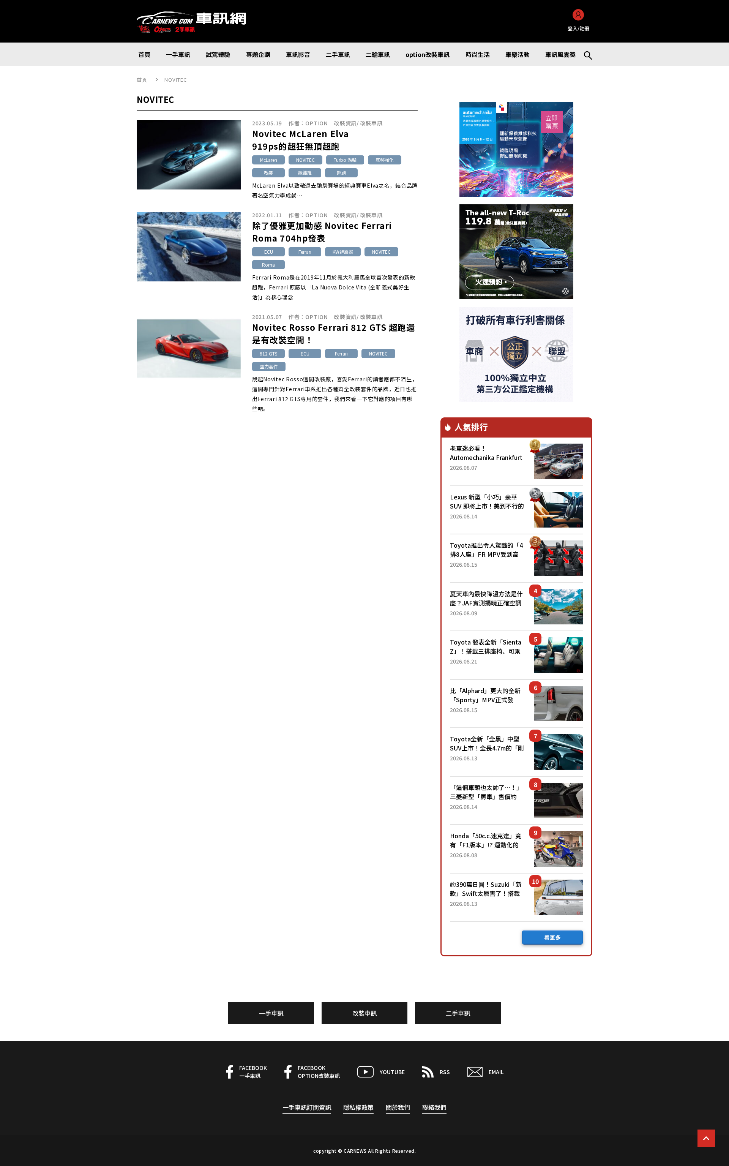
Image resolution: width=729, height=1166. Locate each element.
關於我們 (398, 1107)
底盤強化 (385, 159)
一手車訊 (271, 1012)
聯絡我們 (434, 1107)
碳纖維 (305, 172)
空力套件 (269, 366)
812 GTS (268, 353)
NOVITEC (305, 159)
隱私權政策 (358, 1107)
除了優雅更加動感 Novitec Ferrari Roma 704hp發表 (322, 231)
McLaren (268, 159)
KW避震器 (343, 251)
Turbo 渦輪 (345, 159)
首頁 (142, 79)
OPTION (316, 123)
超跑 (341, 172)
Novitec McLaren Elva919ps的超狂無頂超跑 (300, 139)
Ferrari (304, 251)
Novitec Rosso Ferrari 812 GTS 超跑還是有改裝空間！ (333, 333)
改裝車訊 (371, 123)
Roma (268, 264)
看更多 (552, 937)
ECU (268, 251)
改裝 (268, 172)
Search (584, 54)
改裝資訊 (345, 123)
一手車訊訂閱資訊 (306, 1107)
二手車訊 (458, 1012)
